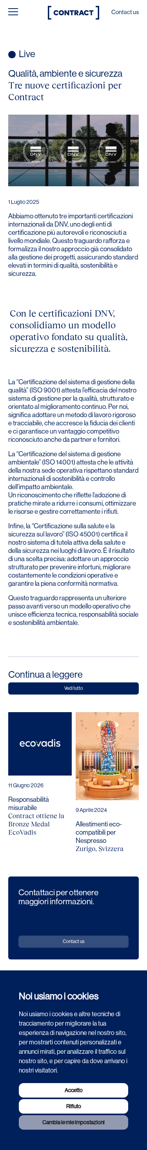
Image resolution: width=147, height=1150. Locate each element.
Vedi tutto (73, 688)
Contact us (125, 12)
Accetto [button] (74, 1090)
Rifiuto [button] (73, 1106)
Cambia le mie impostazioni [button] (73, 1122)
